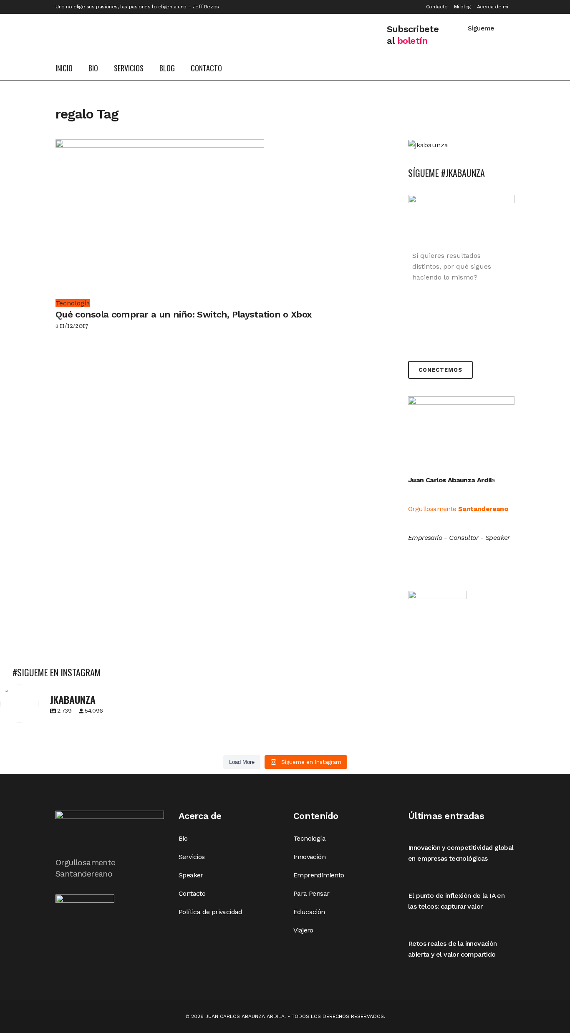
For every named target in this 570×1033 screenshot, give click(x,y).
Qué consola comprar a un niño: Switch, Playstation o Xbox (183, 314)
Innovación (309, 857)
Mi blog (462, 7)
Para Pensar (311, 893)
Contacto (437, 7)
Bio (183, 838)
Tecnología (309, 838)
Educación (309, 912)
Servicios (192, 857)
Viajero (303, 930)
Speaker (191, 875)
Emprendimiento (318, 875)
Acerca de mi (492, 7)
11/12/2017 (73, 326)
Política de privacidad (210, 912)
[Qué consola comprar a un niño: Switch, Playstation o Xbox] (159, 218)
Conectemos (440, 370)
